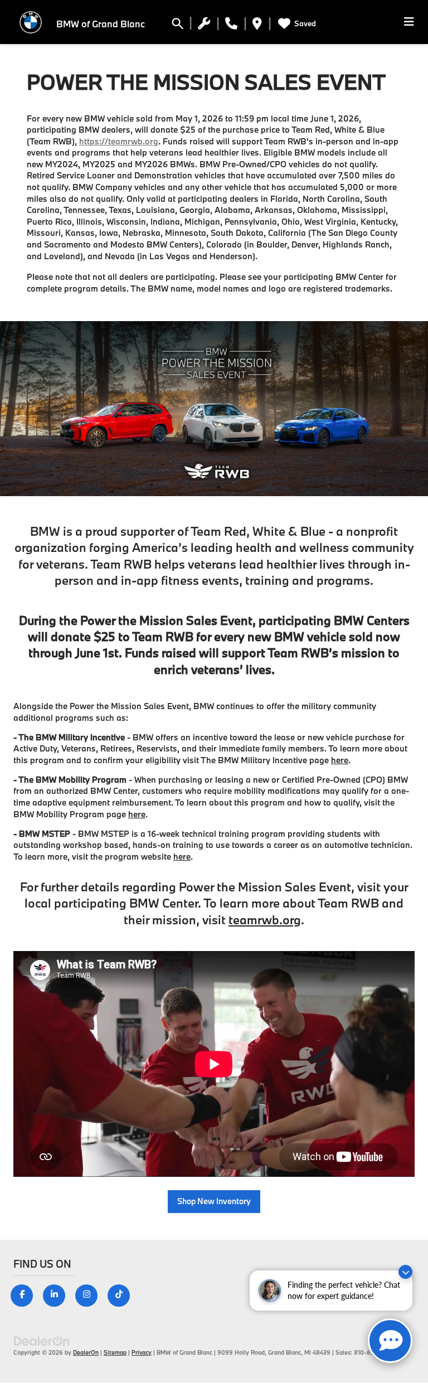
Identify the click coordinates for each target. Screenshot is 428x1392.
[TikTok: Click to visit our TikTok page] (123, 1293)
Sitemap (115, 1352)
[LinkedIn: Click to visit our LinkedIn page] (58, 1293)
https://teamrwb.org (118, 141)
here (339, 760)
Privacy (142, 1352)
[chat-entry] (390, 1340)
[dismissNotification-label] (405, 1272)
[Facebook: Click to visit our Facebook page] (26, 1293)
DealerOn (86, 1352)
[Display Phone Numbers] (231, 25)
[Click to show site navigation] (409, 22)
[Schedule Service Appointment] (204, 25)
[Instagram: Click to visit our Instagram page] (90, 1293)
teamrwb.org (264, 919)
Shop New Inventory (214, 1201)
